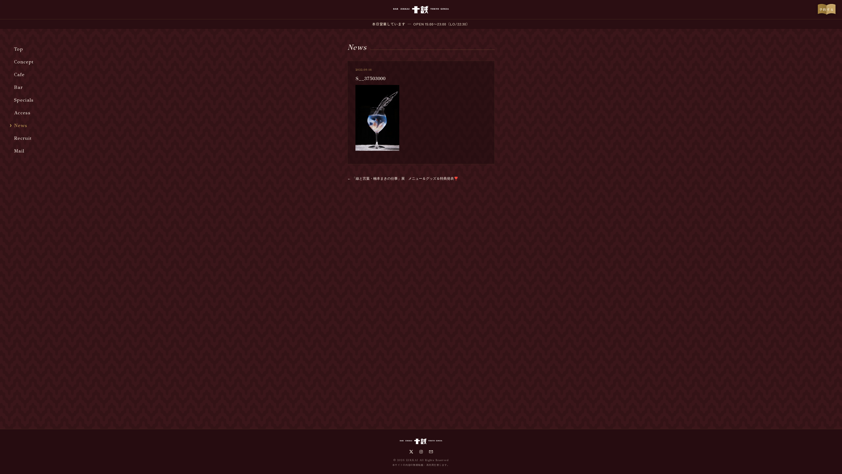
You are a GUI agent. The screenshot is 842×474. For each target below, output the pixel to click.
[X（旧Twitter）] (411, 452)
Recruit (23, 138)
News (20, 125)
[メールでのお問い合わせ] (431, 452)
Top (18, 49)
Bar (18, 87)
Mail (19, 151)
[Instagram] (421, 452)
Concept (24, 62)
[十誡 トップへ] (421, 9)
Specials (24, 100)
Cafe (19, 74)
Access (22, 113)
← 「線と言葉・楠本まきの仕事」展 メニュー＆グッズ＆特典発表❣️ (402, 178)
